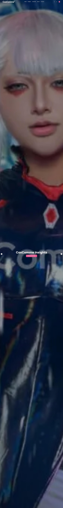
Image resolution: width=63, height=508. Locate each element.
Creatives (34, 1)
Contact (42, 1)
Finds (25, 1)
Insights (29, 1)
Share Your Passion (31, 255)
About (38, 1)
